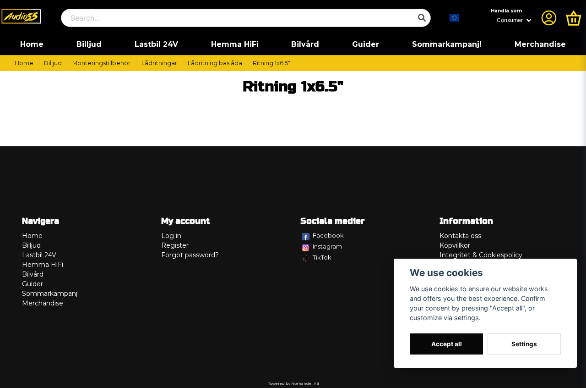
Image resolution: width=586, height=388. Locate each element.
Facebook (328, 235)
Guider (365, 44)
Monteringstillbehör (101, 63)
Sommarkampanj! (447, 44)
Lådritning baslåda (215, 63)
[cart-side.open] (573, 18)
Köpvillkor (455, 245)
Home (31, 44)
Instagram (327, 246)
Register (175, 245)
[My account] (549, 18)
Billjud (89, 44)
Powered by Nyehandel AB (293, 383)
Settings (524, 344)
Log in (171, 236)
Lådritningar (159, 63)
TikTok (322, 257)
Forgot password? (190, 255)
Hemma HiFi (235, 44)
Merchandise (540, 44)
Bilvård (305, 44)
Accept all (446, 344)
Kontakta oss (460, 236)
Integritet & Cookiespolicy (481, 255)
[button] (454, 17)
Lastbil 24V (156, 44)
